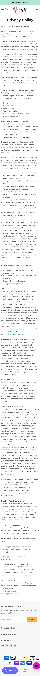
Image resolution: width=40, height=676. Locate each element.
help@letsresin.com (8, 591)
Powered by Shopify (20, 672)
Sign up (32, 619)
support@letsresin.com (9, 594)
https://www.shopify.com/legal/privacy (19, 434)
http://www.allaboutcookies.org (16, 334)
